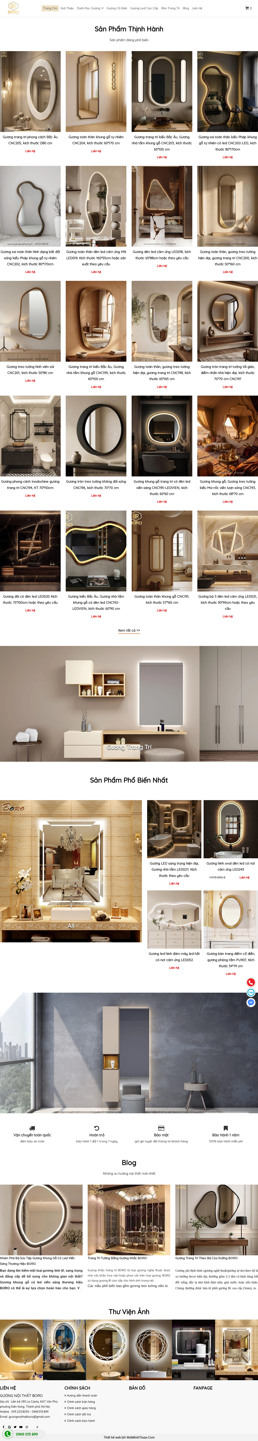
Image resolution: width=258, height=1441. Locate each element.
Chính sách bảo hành (81, 1421)
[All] (71, 871)
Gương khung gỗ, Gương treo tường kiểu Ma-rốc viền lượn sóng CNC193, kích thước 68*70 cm (228, 487)
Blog (186, 8)
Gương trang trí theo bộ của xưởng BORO (206, 1258)
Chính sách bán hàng (81, 1402)
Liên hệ (197, 8)
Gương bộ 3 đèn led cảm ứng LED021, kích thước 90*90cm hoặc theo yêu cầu (227, 602)
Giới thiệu (67, 8)
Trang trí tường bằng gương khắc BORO (117, 1258)
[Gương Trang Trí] (129, 703)
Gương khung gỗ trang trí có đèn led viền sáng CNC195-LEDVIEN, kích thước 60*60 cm (162, 487)
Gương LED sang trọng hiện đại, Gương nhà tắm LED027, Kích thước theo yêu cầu (174, 869)
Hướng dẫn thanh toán (82, 1395)
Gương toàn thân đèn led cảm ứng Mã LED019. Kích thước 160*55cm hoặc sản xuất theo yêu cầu (96, 258)
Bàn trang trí (170, 8)
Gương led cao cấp (144, 8)
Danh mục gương (88, 8)
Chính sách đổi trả (79, 1414)
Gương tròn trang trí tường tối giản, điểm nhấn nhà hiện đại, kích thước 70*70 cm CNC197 (228, 372)
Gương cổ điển (117, 8)
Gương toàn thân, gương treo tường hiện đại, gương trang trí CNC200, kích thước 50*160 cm (227, 258)
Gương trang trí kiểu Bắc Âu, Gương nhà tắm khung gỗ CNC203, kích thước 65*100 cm (162, 143)
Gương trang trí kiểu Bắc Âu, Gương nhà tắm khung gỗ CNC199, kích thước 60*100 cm (96, 372)
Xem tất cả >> (129, 630)
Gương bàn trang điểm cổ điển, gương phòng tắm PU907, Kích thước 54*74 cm (231, 959)
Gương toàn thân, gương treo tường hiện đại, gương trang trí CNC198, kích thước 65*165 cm (162, 372)
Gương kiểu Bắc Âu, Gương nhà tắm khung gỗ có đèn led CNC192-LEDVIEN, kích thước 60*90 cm (96, 602)
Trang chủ (50, 8)
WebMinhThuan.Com (141, 1437)
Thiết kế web (113, 1437)
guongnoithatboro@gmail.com (29, 1417)
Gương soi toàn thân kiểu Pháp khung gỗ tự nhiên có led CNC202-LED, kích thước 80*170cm (228, 143)
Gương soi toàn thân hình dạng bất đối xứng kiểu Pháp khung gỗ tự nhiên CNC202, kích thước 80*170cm (30, 258)
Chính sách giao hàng (81, 1408)
